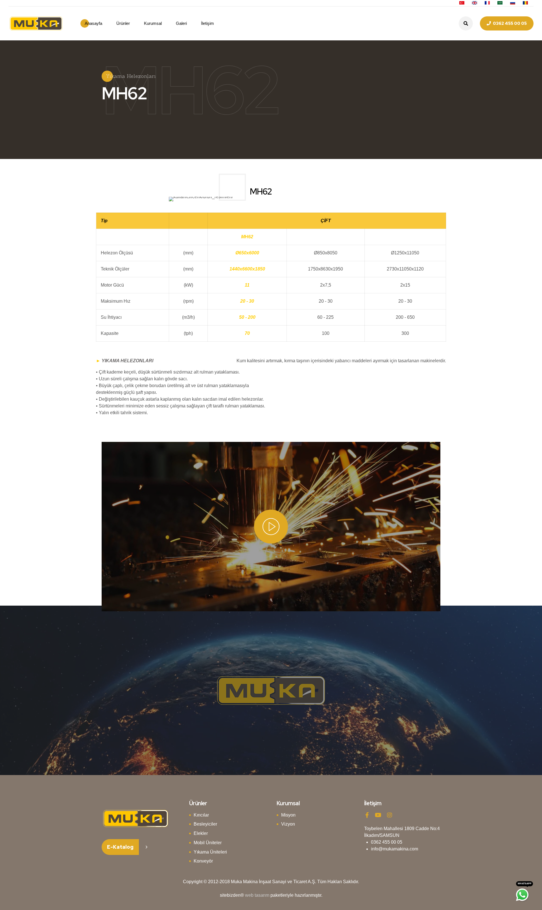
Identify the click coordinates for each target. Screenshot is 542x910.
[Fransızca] (487, 3)
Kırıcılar (201, 815)
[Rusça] (512, 3)
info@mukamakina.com (394, 848)
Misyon (288, 815)
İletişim (207, 23)
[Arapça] (499, 3)
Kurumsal (153, 23)
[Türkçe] (461, 3)
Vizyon (288, 824)
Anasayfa (93, 23)
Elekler (201, 833)
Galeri (181, 23)
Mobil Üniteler (208, 842)
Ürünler (123, 23)
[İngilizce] (474, 3)
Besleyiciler (205, 824)
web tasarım (257, 895)
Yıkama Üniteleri (210, 852)
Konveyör (203, 861)
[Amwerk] (135, 818)
